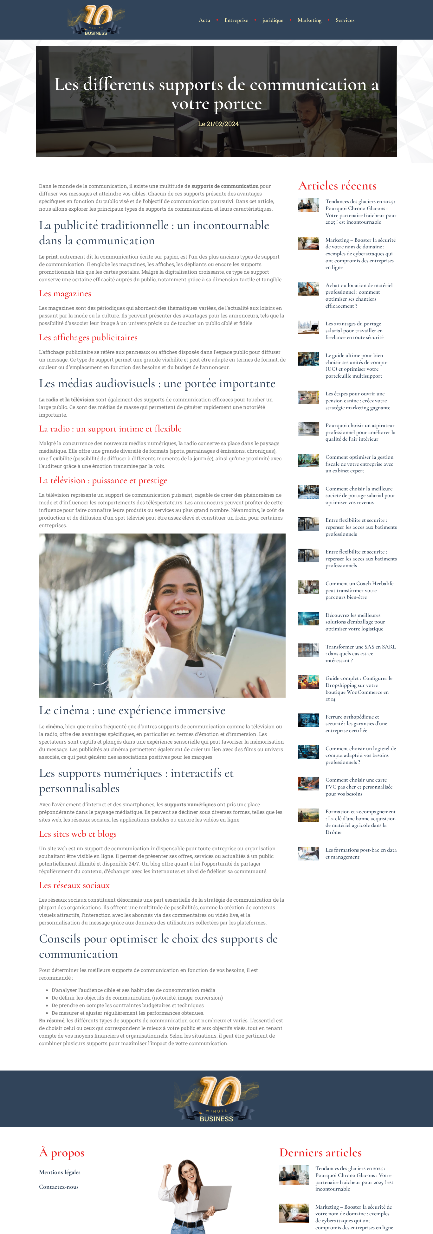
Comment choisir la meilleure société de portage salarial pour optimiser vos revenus (360, 495)
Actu (204, 19)
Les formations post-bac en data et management (361, 853)
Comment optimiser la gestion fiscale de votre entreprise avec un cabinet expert (359, 463)
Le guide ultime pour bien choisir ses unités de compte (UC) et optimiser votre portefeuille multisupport (356, 365)
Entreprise (236, 19)
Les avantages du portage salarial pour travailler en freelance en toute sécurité (355, 330)
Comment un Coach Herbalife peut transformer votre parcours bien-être (359, 590)
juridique (272, 19)
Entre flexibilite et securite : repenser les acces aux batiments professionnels (361, 526)
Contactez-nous (59, 1187)
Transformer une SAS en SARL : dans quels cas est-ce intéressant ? (361, 653)
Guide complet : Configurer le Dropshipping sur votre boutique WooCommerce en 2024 (359, 688)
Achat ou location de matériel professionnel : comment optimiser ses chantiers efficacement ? (359, 295)
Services (345, 19)
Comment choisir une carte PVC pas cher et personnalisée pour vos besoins (359, 786)
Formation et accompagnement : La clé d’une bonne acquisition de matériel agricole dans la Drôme (361, 821)
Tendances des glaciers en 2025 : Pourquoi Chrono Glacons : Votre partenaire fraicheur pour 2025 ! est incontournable (361, 211)
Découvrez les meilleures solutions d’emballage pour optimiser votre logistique (355, 621)
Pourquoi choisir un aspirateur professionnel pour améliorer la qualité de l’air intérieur (361, 432)
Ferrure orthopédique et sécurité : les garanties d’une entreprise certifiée (356, 723)
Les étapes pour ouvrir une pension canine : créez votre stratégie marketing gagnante (358, 400)
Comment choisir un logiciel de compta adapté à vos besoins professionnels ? (361, 755)
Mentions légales (60, 1172)
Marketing (309, 19)
